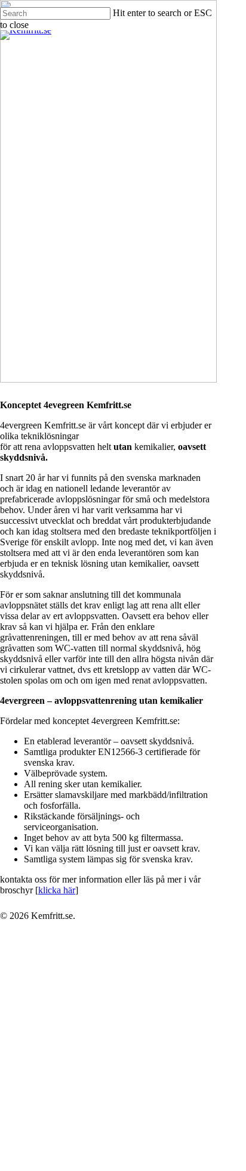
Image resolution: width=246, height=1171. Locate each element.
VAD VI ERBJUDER (76, 950)
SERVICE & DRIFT (73, 1093)
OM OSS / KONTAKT (82, 1147)
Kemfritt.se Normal (108, 1022)
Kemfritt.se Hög (97, 1040)
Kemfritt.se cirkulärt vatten (135, 1057)
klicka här (56, 890)
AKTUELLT (55, 1129)
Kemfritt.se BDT (97, 1004)
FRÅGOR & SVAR (72, 1111)
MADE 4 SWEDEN (73, 1075)
